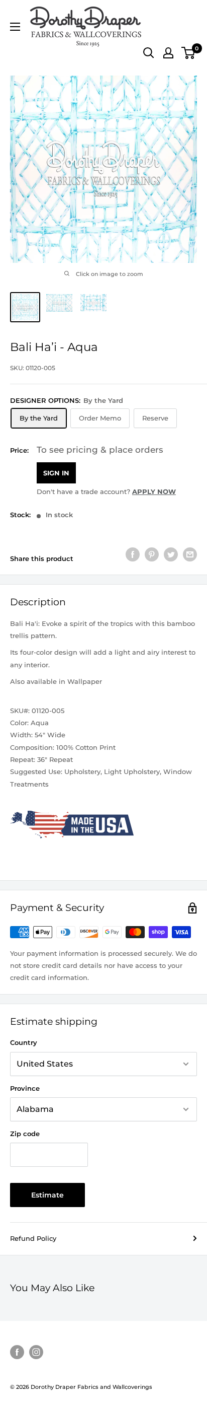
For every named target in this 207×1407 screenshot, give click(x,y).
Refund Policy (33, 1238)
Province (25, 1088)
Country (23, 1042)
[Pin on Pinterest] (152, 554)
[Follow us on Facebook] (17, 1352)
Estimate (47, 1195)
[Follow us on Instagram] (36, 1352)
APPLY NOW (154, 491)
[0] (188, 53)
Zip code (25, 1134)
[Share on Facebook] (133, 554)
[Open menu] (15, 27)
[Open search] (148, 52)
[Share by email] (190, 554)
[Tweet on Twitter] (171, 554)
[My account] (168, 52)
